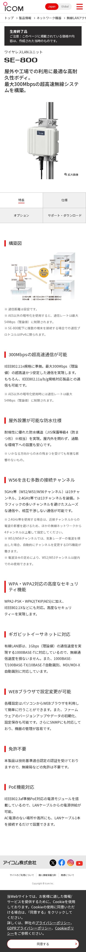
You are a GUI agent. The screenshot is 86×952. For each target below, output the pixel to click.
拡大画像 (73, 174)
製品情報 (25, 18)
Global (65, 6)
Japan (52, 6)
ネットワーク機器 (49, 18)
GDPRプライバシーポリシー (29, 928)
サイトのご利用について (22, 875)
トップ (9, 18)
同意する (43, 944)
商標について (67, 875)
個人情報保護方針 (47, 875)
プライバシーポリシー (53, 922)
